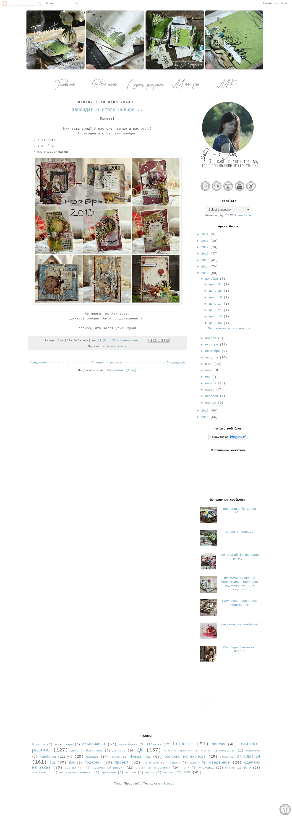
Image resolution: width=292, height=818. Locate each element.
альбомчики (93, 744)
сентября (213, 351)
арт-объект (128, 744)
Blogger (169, 783)
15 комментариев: (126, 340)
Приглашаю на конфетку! (239, 624)
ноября (211, 338)
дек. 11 (216, 310)
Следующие (37, 362)
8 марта (38, 744)
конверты (226, 750)
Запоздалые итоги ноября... (107, 109)
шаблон (130, 772)
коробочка (47, 757)
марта (210, 389)
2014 (205, 266)
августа (212, 357)
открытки (248, 756)
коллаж (206, 750)
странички (162, 767)
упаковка (206, 767)
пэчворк (174, 762)
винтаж (218, 744)
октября (212, 344)
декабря (212, 278)
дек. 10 (216, 316)
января (211, 402)
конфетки (252, 750)
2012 (205, 410)
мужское (92, 757)
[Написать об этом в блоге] (154, 340)
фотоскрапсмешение (74, 772)
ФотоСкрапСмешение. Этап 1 (239, 649)
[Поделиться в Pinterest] (167, 340)
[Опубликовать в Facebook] (163, 340)
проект (121, 762)
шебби (149, 772)
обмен (224, 757)
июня (209, 370)
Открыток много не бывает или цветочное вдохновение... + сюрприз (239, 583)
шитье (167, 772)
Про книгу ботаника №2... (239, 510)
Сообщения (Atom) (121, 370)
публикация (151, 762)
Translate (243, 215)
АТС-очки (154, 744)
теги (185, 767)
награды (115, 757)
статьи (140, 768)
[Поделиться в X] (158, 340)
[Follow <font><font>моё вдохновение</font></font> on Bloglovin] (228, 439)
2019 (205, 234)
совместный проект (108, 767)
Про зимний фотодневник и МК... (239, 557)
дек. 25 (216, 291)
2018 (205, 241)
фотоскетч (40, 772)
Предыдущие (176, 362)
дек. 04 (216, 323)
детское (118, 750)
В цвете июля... (239, 532)
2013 (205, 273)
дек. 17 (216, 304)
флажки (230, 768)
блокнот (183, 744)
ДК (140, 750)
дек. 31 (216, 284)
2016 (205, 253)
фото (247, 767)
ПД (52, 762)
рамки (194, 762)
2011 (205, 417)
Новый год (140, 756)
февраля (212, 396)
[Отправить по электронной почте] (150, 340)
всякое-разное (114, 346)
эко (186, 772)
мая (208, 377)
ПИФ (72, 762)
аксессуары (63, 744)
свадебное (219, 762)
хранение (108, 772)
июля (209, 364)
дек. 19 (216, 297)
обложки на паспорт (185, 756)
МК (69, 756)
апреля (211, 383)
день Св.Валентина (87, 750)
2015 (205, 260)
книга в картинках (178, 750)
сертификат (74, 767)
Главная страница (106, 362)
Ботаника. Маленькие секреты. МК (239, 603)
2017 (205, 247)
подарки (92, 762)
